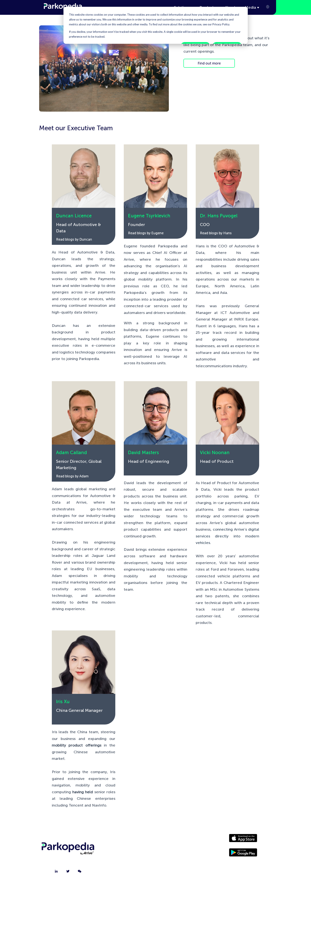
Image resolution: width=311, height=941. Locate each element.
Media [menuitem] (177, 850)
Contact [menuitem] (127, 850)
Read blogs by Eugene (146, 233)
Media (250, 7)
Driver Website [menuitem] (177, 840)
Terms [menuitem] (177, 871)
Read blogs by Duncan (74, 239)
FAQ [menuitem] (127, 871)
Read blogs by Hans (216, 233)
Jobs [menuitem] (127, 861)
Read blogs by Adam (72, 476)
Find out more (209, 63)
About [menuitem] (127, 840)
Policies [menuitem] (177, 861)
